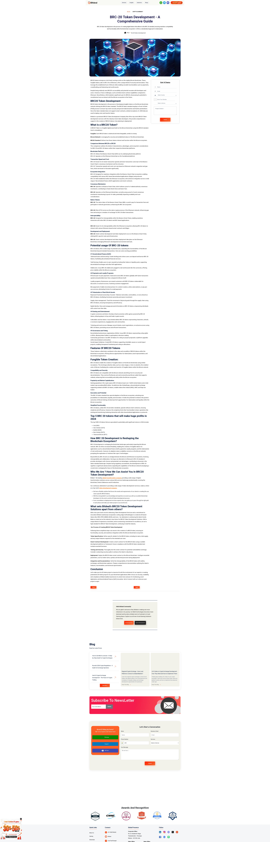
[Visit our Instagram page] (164, 832)
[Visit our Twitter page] (173, 832)
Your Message (124, 747)
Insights (131, 2)
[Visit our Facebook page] (160, 837)
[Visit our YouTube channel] (177, 832)
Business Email (154, 731)
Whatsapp (106, 737)
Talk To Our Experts (176, 2)
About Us (91, 832)
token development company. (108, 488)
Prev (93, 587)
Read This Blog (125, 684)
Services (124, 2)
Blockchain (92, 839)
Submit (165, 119)
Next (137, 587)
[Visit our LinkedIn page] (160, 832)
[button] (155, 99)
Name (122, 731)
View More (104, 685)
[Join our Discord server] (168, 832)
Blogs (146, 2)
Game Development (140, 622)
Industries (139, 2)
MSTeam (107, 750)
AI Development (128, 622)
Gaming (91, 836)
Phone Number (124, 739)
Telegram (106, 744)
